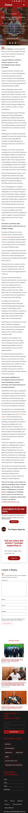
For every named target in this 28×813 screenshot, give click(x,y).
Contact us (7, 804)
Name (3, 599)
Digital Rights (19, 752)
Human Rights (8, 752)
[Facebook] (17, 1)
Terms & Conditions (17, 804)
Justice (2, 681)
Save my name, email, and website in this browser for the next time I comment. (13, 619)
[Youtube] (19, 1)
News (2, 658)
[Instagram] (21, 1)
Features (14, 14)
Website (3, 611)
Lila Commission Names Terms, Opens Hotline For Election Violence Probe (12, 707)
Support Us (20, 800)
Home (5, 800)
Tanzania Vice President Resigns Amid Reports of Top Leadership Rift (12, 660)
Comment (4, 580)
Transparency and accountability (13, 765)
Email (3, 605)
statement (4, 237)
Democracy (8, 744)
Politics (5, 658)
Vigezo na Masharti (9, 807)
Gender (7, 756)
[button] (24, 1)
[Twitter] (14, 1)
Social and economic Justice (11, 760)
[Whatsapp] (12, 1)
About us (12, 800)
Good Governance (9, 748)
